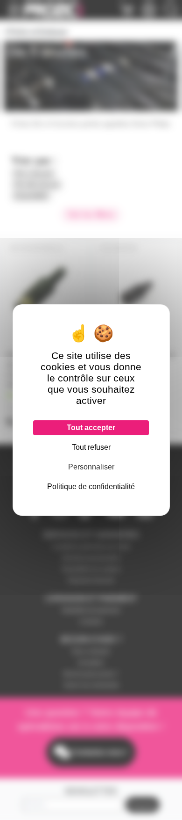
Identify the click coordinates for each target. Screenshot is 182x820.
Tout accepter (91, 428)
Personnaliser (91, 467)
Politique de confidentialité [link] (91, 487)
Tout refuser (91, 447)
